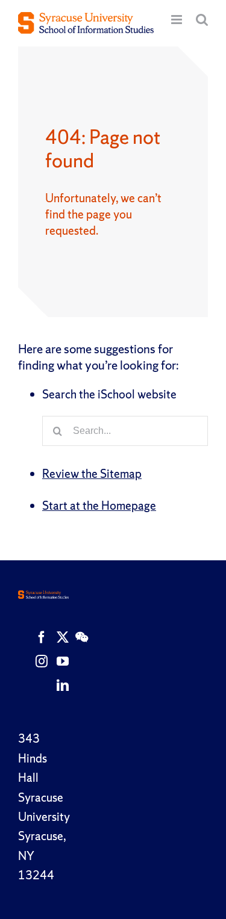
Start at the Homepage (99, 505)
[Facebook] (42, 637)
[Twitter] (63, 637)
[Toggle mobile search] (202, 19)
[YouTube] (63, 661)
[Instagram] (42, 661)
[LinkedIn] (63, 685)
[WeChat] (82, 637)
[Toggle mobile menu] (177, 19)
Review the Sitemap (92, 473)
